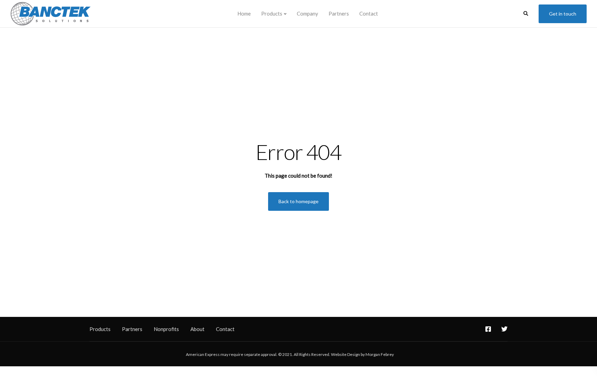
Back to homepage (298, 201)
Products (271, 13)
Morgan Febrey (380, 354)
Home (244, 13)
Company (307, 13)
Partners (339, 13)
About (197, 329)
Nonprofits (166, 329)
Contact (368, 13)
